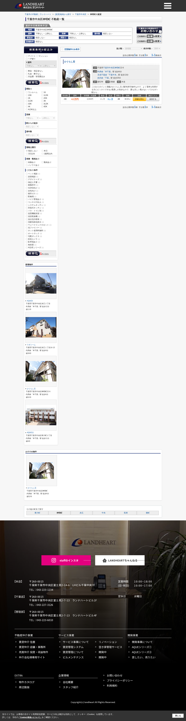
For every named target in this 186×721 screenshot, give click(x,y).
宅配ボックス (35, 236)
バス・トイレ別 (36, 211)
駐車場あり (34, 242)
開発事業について (142, 642)
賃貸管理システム (73, 647)
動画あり (47, 162)
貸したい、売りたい (143, 657)
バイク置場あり (36, 199)
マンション (43, 56)
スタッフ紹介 (70, 687)
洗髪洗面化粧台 (36, 222)
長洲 (126, 513)
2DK (45, 98)
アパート (32, 56)
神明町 (117, 68)
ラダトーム (31, 345)
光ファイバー (35, 228)
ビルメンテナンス (73, 657)
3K (45, 101)
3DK (30, 104)
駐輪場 (32, 196)
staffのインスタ (69, 560)
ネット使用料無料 (37, 230)
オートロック (35, 233)
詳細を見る (139, 99)
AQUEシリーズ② (142, 652)
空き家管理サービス (110, 647)
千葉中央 (112, 75)
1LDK (46, 95)
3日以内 (31, 154)
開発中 (103, 652)
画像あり (32, 162)
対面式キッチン (36, 208)
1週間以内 (48, 154)
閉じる (178, 716)
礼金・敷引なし (34, 74)
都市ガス (33, 193)
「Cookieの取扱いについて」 (30, 717)
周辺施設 (24, 687)
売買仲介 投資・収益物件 (33, 652)
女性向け (33, 191)
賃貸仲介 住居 (27, 642)
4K (29, 106)
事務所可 (33, 185)
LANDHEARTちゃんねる (122, 560)
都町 (148, 513)
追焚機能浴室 (35, 213)
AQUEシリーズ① (142, 647)
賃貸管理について (73, 652)
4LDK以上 (32, 109)
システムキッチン (37, 205)
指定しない (33, 151)
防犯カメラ (34, 239)
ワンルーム (32, 92)
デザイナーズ (35, 179)
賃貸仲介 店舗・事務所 (32, 647)
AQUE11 (30, 432)
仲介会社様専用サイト (32, 657)
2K (29, 98)
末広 (81, 513)
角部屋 (32, 245)
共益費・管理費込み (36, 76)
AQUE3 (30, 301)
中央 (103, 513)
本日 (46, 151)
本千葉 (108, 71)
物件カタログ (27, 682)
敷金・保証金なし (35, 71)
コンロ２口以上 (36, 202)
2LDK (30, 101)
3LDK (46, 104)
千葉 (107, 78)
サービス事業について (76, 642)
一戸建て (32, 59)
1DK (30, 95)
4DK (45, 106)
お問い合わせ (114, 675)
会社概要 (68, 682)
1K (45, 92)
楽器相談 (33, 176)
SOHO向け (34, 188)
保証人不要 (34, 182)
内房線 (100, 71)
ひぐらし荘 (69, 61)
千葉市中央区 (109, 68)
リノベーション (108, 642)
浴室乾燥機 (34, 216)
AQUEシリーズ (35, 247)
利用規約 (112, 685)
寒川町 (37, 513)
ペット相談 (34, 174)
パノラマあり (33, 165)
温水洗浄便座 (35, 219)
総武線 (100, 78)
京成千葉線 (102, 75)
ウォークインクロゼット (39, 225)
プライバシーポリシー (120, 680)
